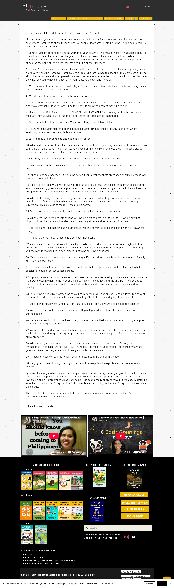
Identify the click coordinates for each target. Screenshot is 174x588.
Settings (149, 583)
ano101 (41, 7)
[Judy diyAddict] (133, 537)
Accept (162, 583)
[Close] (170, 583)
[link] (127, 6)
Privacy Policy (107, 583)
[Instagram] (126, 537)
